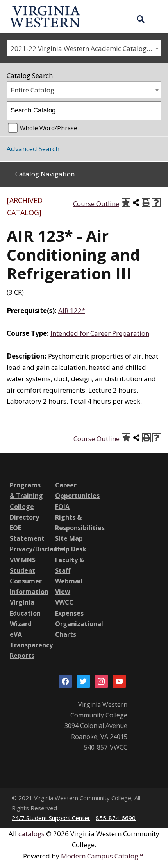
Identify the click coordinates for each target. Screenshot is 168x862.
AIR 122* (71, 310)
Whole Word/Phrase (48, 128)
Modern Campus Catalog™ (102, 855)
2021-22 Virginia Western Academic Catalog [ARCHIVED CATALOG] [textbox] (86, 48)
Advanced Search (33, 148)
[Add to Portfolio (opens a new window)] (126, 202)
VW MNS (23, 560)
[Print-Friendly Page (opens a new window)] (146, 202)
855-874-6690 (116, 818)
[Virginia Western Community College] (45, 15)
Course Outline (96, 203)
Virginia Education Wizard (25, 613)
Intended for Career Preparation (99, 333)
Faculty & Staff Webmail (69, 570)
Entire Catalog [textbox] (32, 89)
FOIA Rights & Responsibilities (80, 517)
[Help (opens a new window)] (156, 202)
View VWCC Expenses (69, 602)
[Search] (152, 110)
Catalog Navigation (45, 173)
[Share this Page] (136, 202)
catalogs (31, 833)
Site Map (69, 538)
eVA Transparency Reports (31, 645)
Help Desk (70, 549)
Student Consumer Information (29, 581)
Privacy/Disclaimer (39, 549)
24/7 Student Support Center (51, 818)
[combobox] (84, 48)
